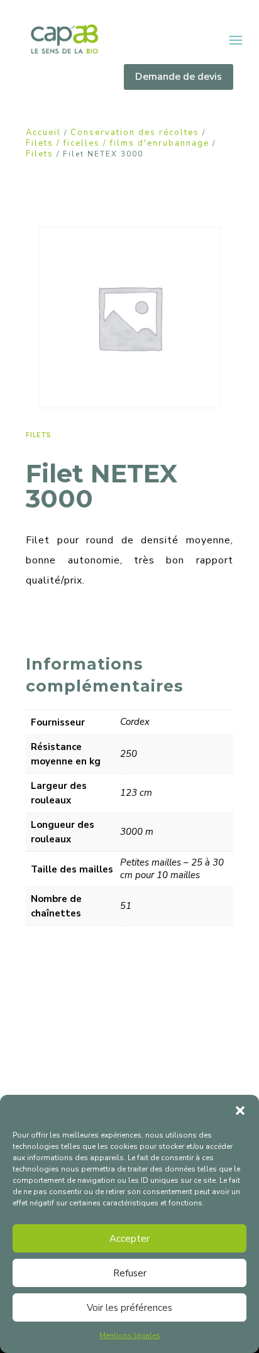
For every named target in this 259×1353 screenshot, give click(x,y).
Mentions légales (129, 1335)
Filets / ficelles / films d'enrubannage (117, 143)
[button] (240, 1110)
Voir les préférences (129, 1307)
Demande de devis (178, 77)
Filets (39, 154)
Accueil (43, 132)
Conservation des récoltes (134, 132)
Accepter (129, 1238)
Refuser (129, 1273)
